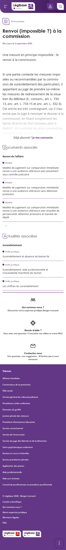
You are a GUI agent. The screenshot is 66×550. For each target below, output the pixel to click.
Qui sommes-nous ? (12, 507)
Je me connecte (42, 137)
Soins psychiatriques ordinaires (18, 447)
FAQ (4, 522)
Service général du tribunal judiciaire (20, 397)
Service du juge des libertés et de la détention (25, 441)
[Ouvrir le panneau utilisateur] (50, 6)
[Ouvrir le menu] (5, 6)
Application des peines (13, 466)
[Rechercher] (60, 6)
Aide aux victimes (11, 478)
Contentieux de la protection (17, 384)
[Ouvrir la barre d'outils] (59, 543)
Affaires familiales (11, 378)
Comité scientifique (12, 501)
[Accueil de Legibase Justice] (23, 6)
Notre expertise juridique (15, 512)
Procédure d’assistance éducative (19, 422)
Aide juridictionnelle (12, 472)
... (6, 225)
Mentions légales (11, 517)
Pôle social (8, 390)
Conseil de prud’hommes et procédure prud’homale (28, 484)
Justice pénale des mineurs (16, 416)
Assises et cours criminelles (16, 453)
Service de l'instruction (14, 434)
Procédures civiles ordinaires (16, 403)
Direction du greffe (12, 409)
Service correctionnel (13, 428)
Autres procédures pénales (16, 459)
